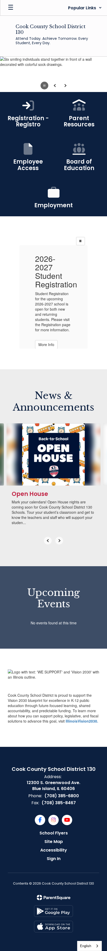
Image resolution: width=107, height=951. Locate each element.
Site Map (53, 842)
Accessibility (53, 850)
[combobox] (89, 946)
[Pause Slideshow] (80, 241)
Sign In (54, 859)
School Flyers (53, 833)
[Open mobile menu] (10, 8)
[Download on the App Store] (53, 926)
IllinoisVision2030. (82, 721)
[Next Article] (59, 540)
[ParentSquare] (54, 897)
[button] (85, 8)
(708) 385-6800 (61, 796)
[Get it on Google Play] (53, 911)
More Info (46, 344)
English (85, 945)
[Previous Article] (48, 540)
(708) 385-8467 (59, 803)
